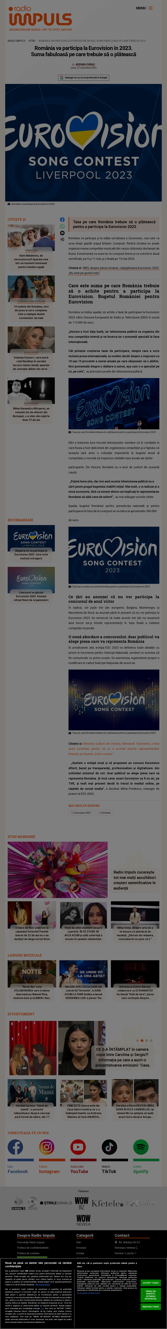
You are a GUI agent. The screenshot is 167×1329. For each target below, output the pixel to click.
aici (42, 1308)
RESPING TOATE (151, 1306)
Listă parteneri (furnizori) (88, 1293)
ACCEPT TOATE (151, 1283)
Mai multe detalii (42, 1285)
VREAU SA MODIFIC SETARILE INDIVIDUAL (151, 1295)
